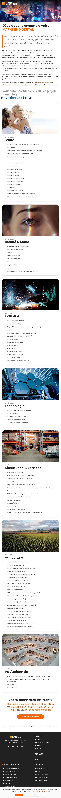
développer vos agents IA (43, 83)
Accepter (19, 795)
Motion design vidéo (41, 777)
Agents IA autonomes (11, 771)
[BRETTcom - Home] (15, 736)
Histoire (37, 739)
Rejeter (27, 795)
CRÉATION (38, 764)
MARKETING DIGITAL (12, 764)
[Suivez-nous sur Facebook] (9, 746)
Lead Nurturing (9, 780)
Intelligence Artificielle (12, 768)
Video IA (7, 784)
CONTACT (38, 754)
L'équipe (37, 745)
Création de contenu (41, 774)
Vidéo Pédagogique (41, 780)
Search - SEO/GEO (10, 774)
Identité (37, 771)
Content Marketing (11, 777)
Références (38, 749)
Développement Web (42, 768)
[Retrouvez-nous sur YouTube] (22, 746)
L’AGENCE (38, 736)
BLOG (36, 759)
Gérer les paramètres (39, 795)
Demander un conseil (42, 742)
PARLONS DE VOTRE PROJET (30, 717)
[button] (58, 3)
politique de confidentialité (41, 791)
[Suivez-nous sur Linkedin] (13, 746)
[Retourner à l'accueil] (9, 3)
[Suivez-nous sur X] (17, 746)
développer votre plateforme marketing (15, 85)
